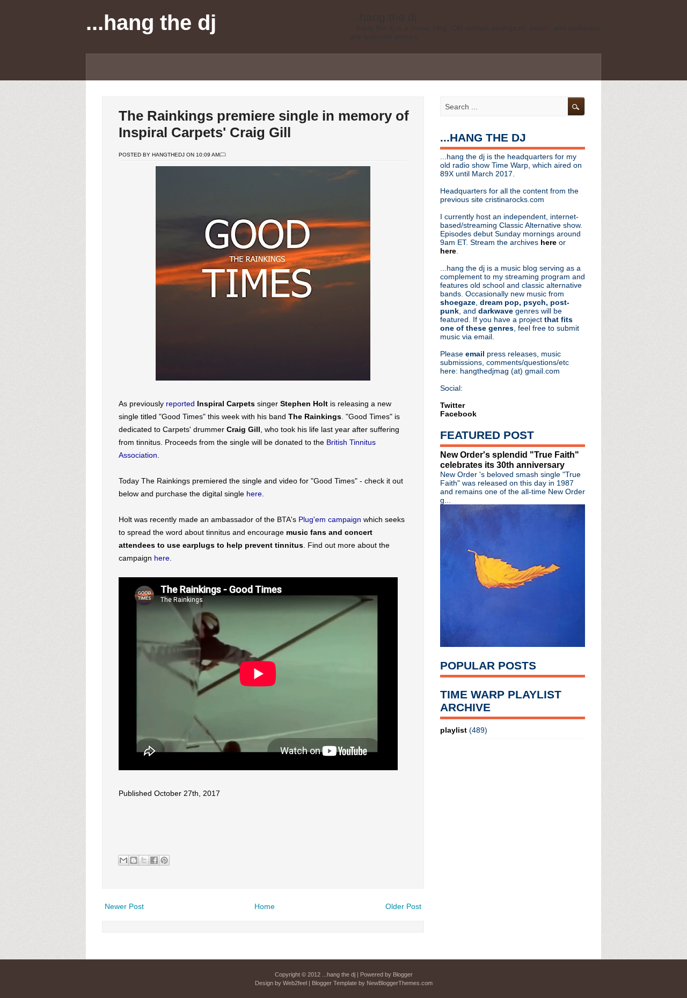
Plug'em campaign (329, 519)
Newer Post (124, 906)
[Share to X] (143, 860)
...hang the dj (151, 22)
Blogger (403, 974)
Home (264, 906)
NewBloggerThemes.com (400, 983)
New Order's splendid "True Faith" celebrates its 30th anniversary (509, 460)
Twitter (452, 405)
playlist (453, 730)
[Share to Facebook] (154, 860)
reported (180, 403)
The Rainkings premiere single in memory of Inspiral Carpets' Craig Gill (264, 124)
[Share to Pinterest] (164, 860)
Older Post (403, 906)
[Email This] (123, 860)
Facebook (458, 413)
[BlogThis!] (133, 860)
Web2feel (295, 983)
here (254, 493)
